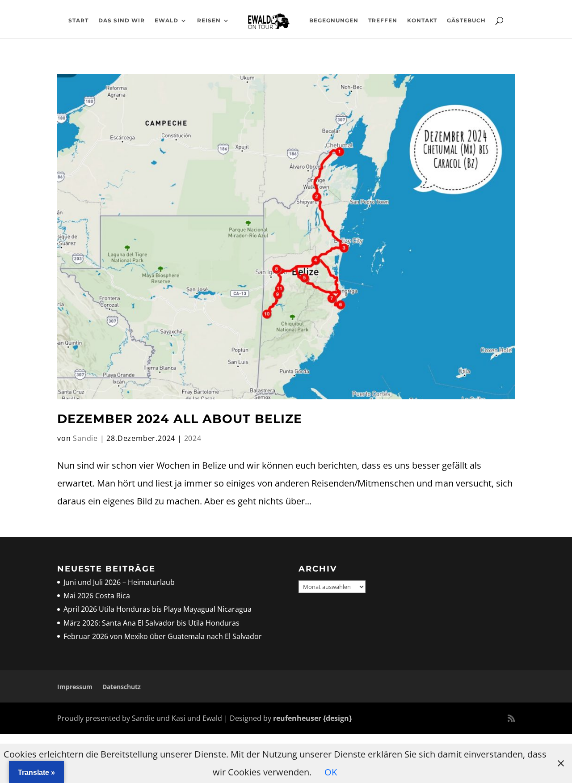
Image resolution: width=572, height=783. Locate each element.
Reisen (209, 20)
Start (78, 20)
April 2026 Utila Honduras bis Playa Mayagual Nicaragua (158, 609)
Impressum (75, 686)
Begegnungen (333, 20)
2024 (193, 438)
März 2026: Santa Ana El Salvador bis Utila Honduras (151, 623)
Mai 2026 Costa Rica (96, 596)
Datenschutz (121, 686)
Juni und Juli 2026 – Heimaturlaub (119, 582)
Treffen (382, 20)
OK (330, 772)
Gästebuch (466, 20)
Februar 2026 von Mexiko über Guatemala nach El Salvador (162, 636)
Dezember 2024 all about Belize (179, 418)
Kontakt (422, 20)
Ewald (166, 20)
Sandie (85, 438)
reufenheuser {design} (312, 718)
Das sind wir (121, 20)
